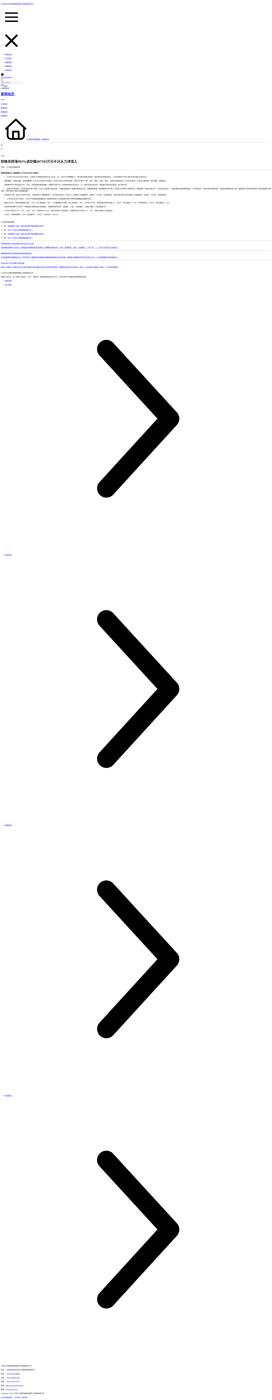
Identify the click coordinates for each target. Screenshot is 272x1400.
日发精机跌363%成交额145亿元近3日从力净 (17, 243)
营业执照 (18, 1397)
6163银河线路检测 (33, 139)
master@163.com (12, 1389)
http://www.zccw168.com (14, 1385)
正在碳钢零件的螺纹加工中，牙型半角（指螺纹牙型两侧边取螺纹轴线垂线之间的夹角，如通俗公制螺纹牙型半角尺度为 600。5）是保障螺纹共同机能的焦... (59, 257)
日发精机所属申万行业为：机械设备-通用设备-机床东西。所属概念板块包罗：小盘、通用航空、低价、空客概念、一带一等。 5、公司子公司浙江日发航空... (59, 247)
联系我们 (4, 116)
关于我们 (4, 104)
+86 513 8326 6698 (13, 1374)
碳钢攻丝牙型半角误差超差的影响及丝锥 (16, 253)
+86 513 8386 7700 (13, 1378)
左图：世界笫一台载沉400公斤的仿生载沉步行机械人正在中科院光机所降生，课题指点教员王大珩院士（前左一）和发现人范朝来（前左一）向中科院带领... (60, 267)
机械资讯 (4, 108)
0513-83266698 (6, 77)
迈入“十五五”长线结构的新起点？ (20, 230)
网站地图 (24, 1397)
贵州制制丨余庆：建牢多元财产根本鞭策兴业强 (25, 226)
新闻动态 (7, 94)
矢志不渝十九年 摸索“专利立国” (13, 263)
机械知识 (4, 112)
